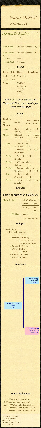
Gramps (15, 416)
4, (38, 32)
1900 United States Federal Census (21, 410)
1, (30, 32)
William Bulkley (19, 163)
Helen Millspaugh (29, 200)
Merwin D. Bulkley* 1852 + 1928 (13, 305)
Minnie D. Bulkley (19, 175)
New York (21, 75)
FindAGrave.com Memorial (18, 402)
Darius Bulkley (17, 130)
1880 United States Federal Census (21, 407)
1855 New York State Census (18, 399)
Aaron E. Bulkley (18, 181)
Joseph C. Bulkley (19, 169)
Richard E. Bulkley (19, 157)
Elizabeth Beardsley (18, 136)
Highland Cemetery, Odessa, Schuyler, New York (21, 89)
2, (33, 32)
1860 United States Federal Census (21, 404)
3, (35, 32)
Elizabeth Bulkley (30, 218)
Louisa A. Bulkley (19, 145)
